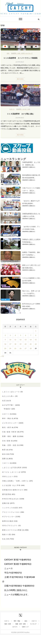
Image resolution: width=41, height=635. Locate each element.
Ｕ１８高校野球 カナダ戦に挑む (20, 113)
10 (10, 340)
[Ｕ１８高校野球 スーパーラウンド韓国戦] (20, 39)
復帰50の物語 (7, 521)
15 (36, 340)
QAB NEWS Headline (23, 632)
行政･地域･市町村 (9, 432)
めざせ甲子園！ (8, 405)
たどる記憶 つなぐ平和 (11, 485)
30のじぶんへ (7, 476)
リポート (5, 463)
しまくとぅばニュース (11, 392)
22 (36, 344)
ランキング (33, 624)
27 (25, 348)
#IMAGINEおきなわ (10, 499)
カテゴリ (14, 627)
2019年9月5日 (20, 117)
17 (10, 344)
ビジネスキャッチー (10, 423)
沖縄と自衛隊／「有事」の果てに (15, 481)
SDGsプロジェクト (10, 525)
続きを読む (20, 79)
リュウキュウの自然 (10, 508)
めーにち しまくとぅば (11, 472)
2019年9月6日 (20, 62)
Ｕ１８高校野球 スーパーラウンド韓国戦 (20, 58)
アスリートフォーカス (11, 512)
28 (31, 348)
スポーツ (11, 109)
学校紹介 (7, 409)
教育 (4, 450)
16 (5, 344)
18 (15, 344)
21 (31, 344)
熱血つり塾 (6, 534)
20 (25, 344)
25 (15, 348)
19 (20, 344)
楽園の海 (5, 503)
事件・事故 (6, 418)
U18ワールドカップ (26, 53)
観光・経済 (6, 427)
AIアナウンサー (8, 516)
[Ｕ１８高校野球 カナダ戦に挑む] (20, 95)
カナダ (24, 109)
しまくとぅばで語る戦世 (12, 467)
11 (15, 340)
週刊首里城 (6, 494)
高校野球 (13, 53)
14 (31, 340)
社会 (8, 53)
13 (25, 340)
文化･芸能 (6, 441)
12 (20, 340)
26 (20, 348)
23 (5, 348)
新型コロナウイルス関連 (12, 530)
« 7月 (2, 356)
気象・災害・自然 (9, 445)
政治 (4, 454)
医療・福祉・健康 (9, 436)
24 (10, 348)
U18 (19, 53)
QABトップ (25, 627)
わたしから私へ (8, 396)
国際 (4, 458)
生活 (4, 400)
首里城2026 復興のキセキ (12, 490)
